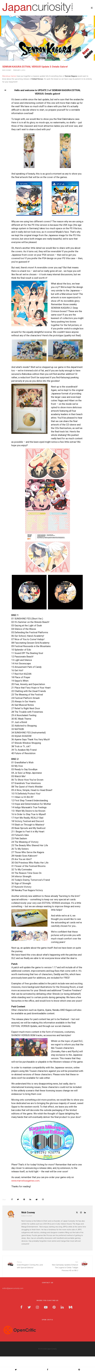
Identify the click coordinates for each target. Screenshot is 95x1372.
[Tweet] (18, 1199)
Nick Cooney (6, 70)
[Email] (43, 1199)
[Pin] (24, 1199)
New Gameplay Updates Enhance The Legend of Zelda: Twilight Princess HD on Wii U (65, 1266)
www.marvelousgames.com (25, 1180)
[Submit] (36, 1199)
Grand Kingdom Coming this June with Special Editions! (30, 1265)
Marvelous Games (9, 76)
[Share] (12, 1199)
